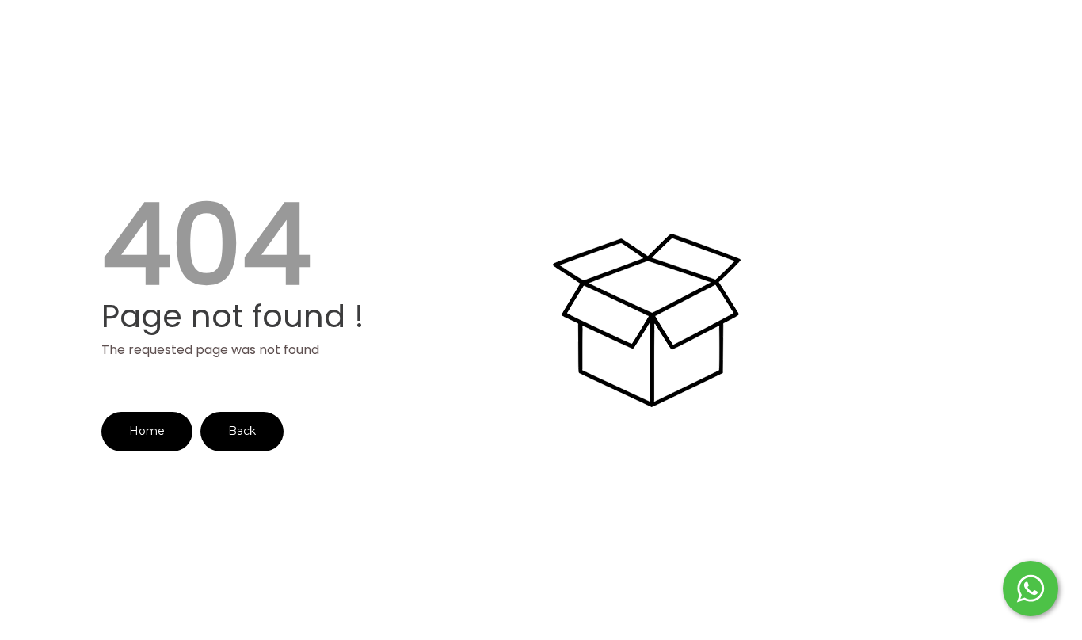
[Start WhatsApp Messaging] (1030, 587)
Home (147, 431)
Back (242, 431)
